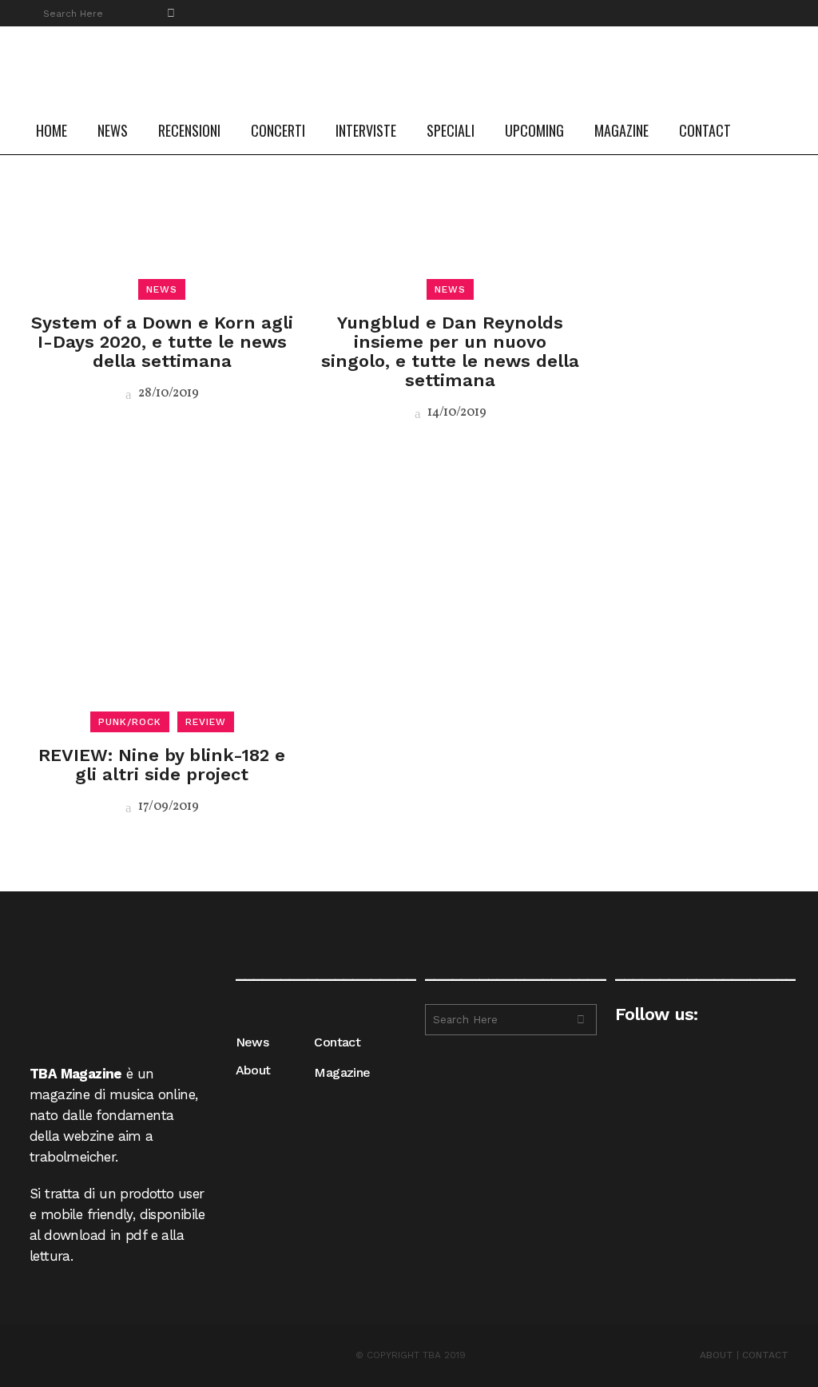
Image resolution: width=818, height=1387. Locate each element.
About (253, 1070)
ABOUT (716, 1355)
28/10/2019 (167, 393)
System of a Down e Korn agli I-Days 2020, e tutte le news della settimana (162, 342)
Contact (337, 1042)
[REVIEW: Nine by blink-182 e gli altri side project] (162, 588)
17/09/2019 (167, 806)
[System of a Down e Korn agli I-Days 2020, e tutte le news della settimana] (162, 157)
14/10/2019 (455, 412)
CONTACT (765, 1355)
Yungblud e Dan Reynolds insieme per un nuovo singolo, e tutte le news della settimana (450, 351)
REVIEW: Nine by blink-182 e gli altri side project (161, 764)
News (252, 1042)
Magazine (342, 1072)
